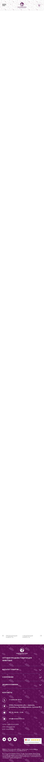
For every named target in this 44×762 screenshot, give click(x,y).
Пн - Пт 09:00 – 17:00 (16, 712)
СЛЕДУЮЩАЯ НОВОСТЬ (27, 636)
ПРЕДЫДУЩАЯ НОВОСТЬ (11, 636)
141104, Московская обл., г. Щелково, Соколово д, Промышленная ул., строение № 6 (25, 706)
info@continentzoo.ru (16, 719)
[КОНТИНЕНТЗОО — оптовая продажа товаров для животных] (22, 652)
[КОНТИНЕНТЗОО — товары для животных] (22, 5)
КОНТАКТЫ (7, 693)
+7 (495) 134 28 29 (15, 700)
